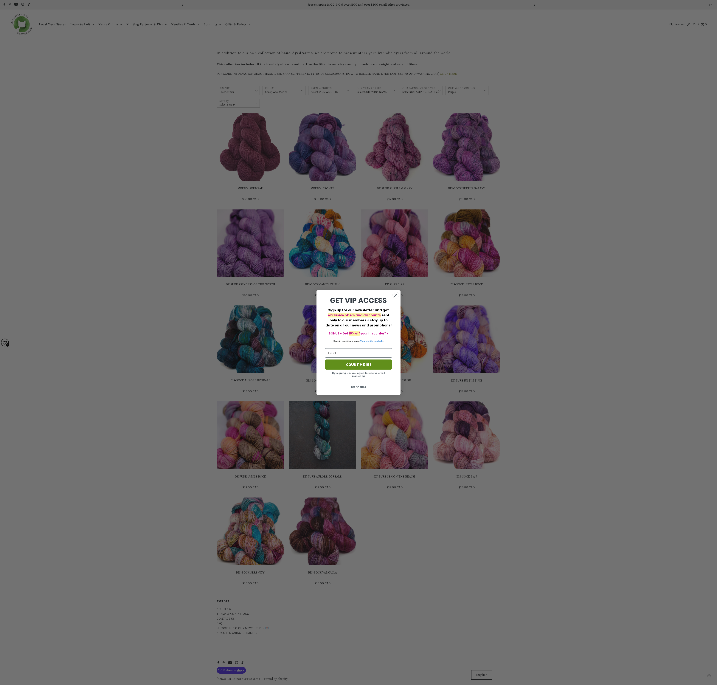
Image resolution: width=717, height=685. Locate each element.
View (362, 341)
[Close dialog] (395, 295)
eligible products (374, 341)
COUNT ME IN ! (358, 364)
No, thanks (358, 386)
